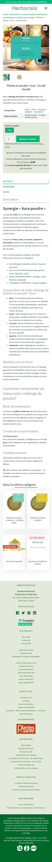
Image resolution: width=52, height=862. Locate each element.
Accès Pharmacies (26, 714)
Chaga (35, 282)
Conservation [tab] (9, 186)
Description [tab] (8, 181)
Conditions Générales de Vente (26, 783)
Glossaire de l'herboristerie (26, 755)
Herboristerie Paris (26, 585)
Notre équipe (26, 745)
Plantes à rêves (26, 653)
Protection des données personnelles (26, 790)
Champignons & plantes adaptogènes (26, 656)
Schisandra (39, 111)
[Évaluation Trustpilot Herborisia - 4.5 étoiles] (26, 624)
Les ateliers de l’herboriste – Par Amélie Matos (26, 758)
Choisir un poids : (12, 125)
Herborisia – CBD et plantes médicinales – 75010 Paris (26, 710)
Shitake (43, 282)
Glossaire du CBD (26, 752)
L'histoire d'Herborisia (26, 765)
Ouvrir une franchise (26, 804)
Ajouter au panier (27, 138)
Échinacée (22, 279)
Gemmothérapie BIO (26, 669)
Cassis (11, 273)
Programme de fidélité (26, 707)
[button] (45, 28)
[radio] (9, 130)
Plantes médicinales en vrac (26, 663)
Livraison (26, 701)
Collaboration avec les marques (26, 768)
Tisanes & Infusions (26, 666)
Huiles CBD (26, 640)
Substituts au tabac (26, 650)
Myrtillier (36, 276)
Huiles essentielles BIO (26, 673)
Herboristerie (15, 14)
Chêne (26, 273)
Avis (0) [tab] (6, 192)
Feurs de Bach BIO (26, 676)
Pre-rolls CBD (26, 643)
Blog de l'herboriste (26, 748)
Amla (27, 109)
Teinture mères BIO (26, 679)
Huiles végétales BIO (26, 682)
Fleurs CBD (26, 637)
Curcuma (42, 109)
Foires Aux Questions (26, 704)
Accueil (5, 14)
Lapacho (28, 111)
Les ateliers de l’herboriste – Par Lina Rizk (26, 761)
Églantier (19, 273)
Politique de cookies (26, 786)
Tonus (41, 264)
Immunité (13, 267)
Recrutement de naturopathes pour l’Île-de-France (26, 808)
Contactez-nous (26, 697)
